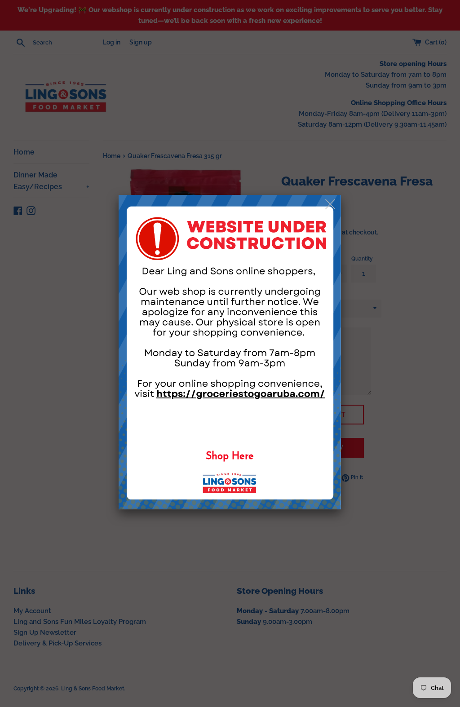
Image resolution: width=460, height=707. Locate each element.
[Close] (330, 204)
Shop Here (230, 456)
